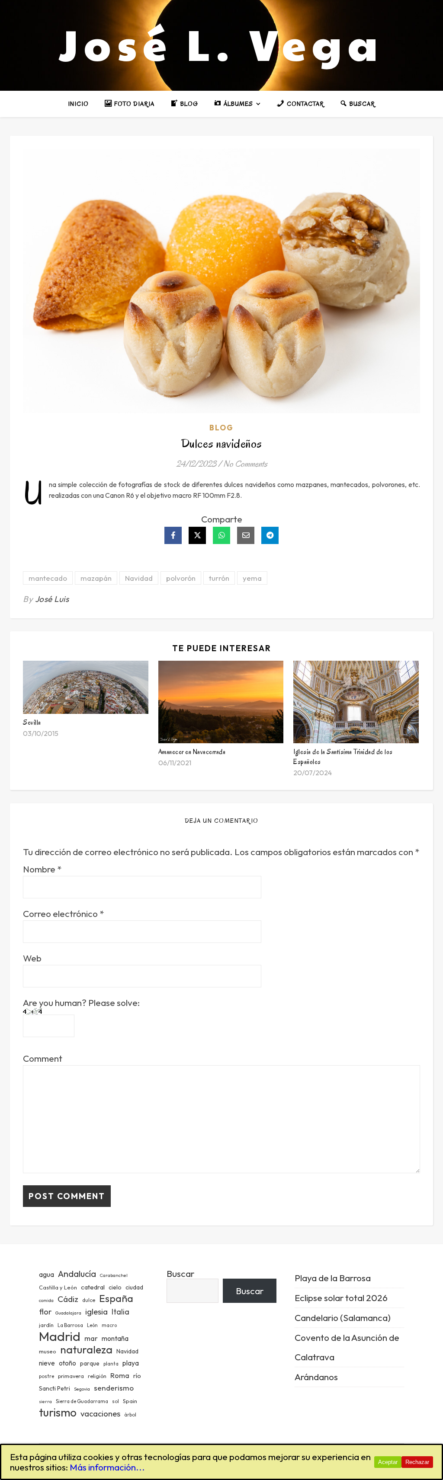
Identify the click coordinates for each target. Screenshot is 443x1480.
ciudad (134, 1287)
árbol (130, 1415)
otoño (67, 1363)
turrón (219, 577)
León (92, 1325)
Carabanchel (114, 1275)
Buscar (180, 1273)
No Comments (245, 464)
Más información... (107, 1467)
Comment (42, 1058)
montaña (115, 1338)
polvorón (181, 577)
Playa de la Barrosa (333, 1277)
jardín (46, 1324)
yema (252, 577)
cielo (115, 1287)
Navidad (139, 577)
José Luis (52, 599)
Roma (119, 1375)
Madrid (59, 1336)
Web (32, 958)
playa (130, 1363)
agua (46, 1274)
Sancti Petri (54, 1388)
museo (47, 1351)
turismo (58, 1412)
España (116, 1298)
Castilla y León (58, 1287)
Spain (130, 1400)
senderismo (114, 1387)
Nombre (42, 869)
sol (115, 1401)
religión (97, 1376)
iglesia (96, 1311)
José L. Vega (221, 43)
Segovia (82, 1389)
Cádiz (68, 1299)
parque (90, 1363)
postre (46, 1376)
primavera (71, 1376)
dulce (88, 1300)
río (137, 1376)
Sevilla (32, 722)
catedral (93, 1287)
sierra (45, 1401)
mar (91, 1338)
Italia (120, 1312)
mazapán (96, 577)
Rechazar (417, 1462)
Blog (221, 427)
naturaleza (86, 1349)
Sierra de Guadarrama (82, 1401)
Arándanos (316, 1376)
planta (111, 1364)
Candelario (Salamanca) (343, 1317)
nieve (47, 1363)
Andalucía (77, 1273)
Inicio (78, 104)
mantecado (48, 577)
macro (109, 1325)
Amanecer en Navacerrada (192, 752)
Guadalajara (68, 1313)
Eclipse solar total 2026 (341, 1297)
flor (45, 1312)
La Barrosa (70, 1325)
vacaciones (100, 1413)
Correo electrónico (63, 913)
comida (46, 1300)
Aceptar (388, 1462)
